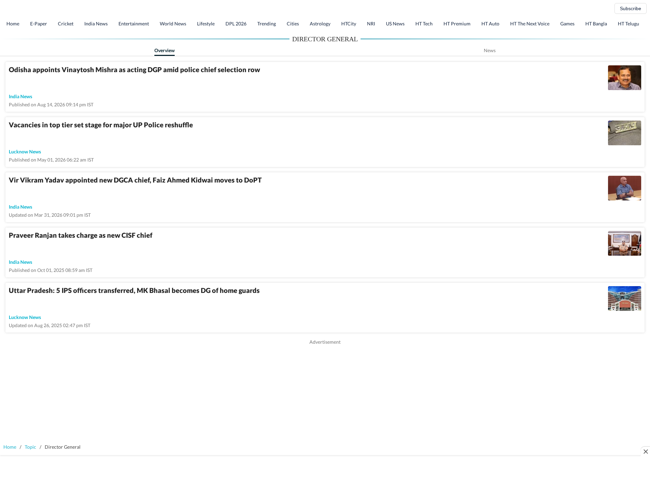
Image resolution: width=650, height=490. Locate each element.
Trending (266, 23)
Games (567, 23)
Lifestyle (206, 23)
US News (395, 23)
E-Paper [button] (38, 23)
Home (12, 23)
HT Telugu (628, 23)
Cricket (65, 23)
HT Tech (424, 23)
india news (20, 96)
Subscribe (630, 8)
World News (173, 23)
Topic (30, 447)
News (490, 50)
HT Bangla (596, 23)
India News (96, 23)
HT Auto (490, 23)
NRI (371, 23)
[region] (325, 392)
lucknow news (25, 151)
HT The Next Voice (529, 23)
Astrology (320, 23)
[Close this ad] (645, 451)
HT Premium (457, 23)
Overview (164, 50)
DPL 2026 (235, 23)
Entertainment (133, 23)
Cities (293, 23)
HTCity (348, 23)
